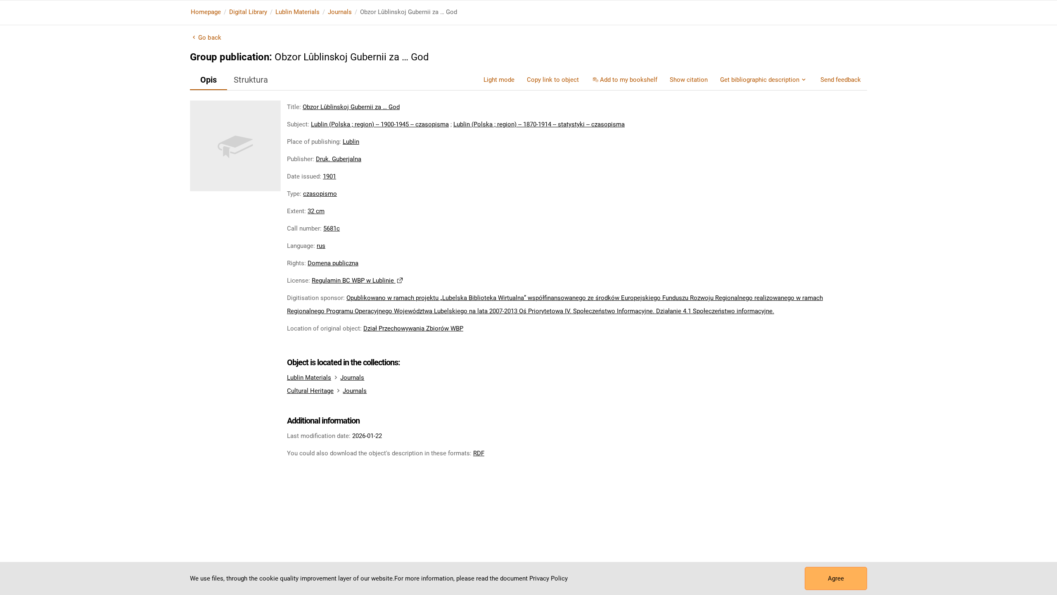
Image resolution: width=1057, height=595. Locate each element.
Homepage (206, 12)
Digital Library (248, 12)
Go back (209, 37)
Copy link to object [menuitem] (553, 79)
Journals (340, 12)
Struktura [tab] (251, 80)
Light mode (498, 79)
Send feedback (840, 79)
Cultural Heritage (310, 391)
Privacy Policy (548, 578)
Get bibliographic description (759, 79)
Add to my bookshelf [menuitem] (628, 79)
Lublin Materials (297, 12)
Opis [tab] (208, 80)
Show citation (689, 79)
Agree (836, 578)
